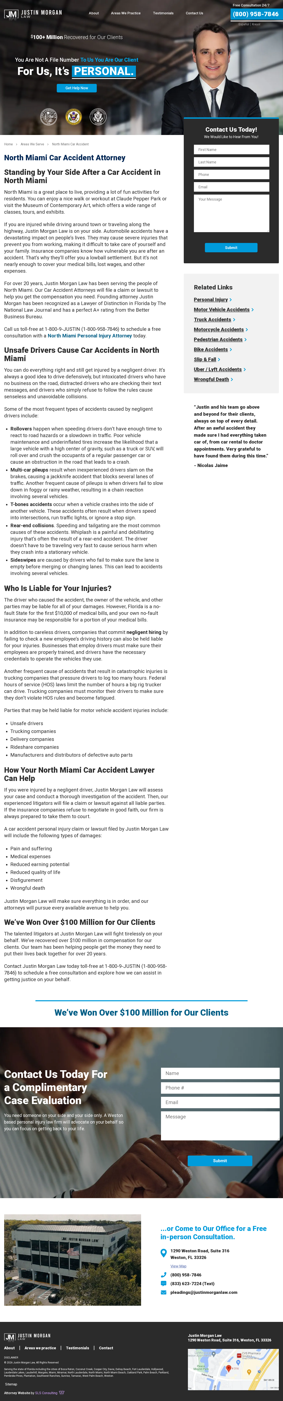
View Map (178, 1266)
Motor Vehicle (222, 310)
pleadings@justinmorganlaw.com (204, 1292)
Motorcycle (219, 329)
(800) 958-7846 (186, 1274)
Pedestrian (218, 339)
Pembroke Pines (13, 1375)
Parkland (163, 1372)
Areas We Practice (126, 13)
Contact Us (194, 13)
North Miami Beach (115, 1372)
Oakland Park (134, 1372)
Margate (43, 1372)
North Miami (96, 1372)
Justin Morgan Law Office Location (233, 1369)
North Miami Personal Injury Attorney (90, 336)
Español (244, 24)
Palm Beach (150, 1372)
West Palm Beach (92, 1375)
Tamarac (76, 1375)
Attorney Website (17, 1393)
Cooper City (100, 1369)
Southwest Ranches (48, 1375)
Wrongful (211, 379)
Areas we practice (40, 1348)
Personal (211, 300)
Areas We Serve (32, 144)
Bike (211, 349)
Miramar (62, 1372)
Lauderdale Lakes (14, 1372)
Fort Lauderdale (141, 1369)
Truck (212, 319)
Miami (52, 1372)
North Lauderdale (77, 1372)
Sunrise (65, 1375)
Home (8, 144)
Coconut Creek (84, 1369)
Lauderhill (31, 1372)
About (94, 13)
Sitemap (11, 1384)
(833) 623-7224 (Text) (192, 1283)
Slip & (205, 359)
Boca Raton (67, 1369)
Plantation (29, 1375)
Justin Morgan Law (33, 11)
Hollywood (157, 1369)
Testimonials (163, 13)
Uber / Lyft (218, 369)
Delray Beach (123, 1369)
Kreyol (256, 24)
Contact (106, 1348)
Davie (111, 1369)
